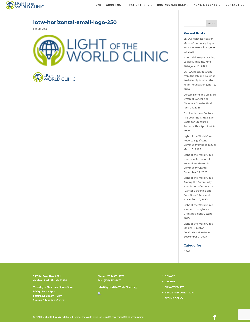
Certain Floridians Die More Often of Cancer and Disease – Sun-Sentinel (200, 99)
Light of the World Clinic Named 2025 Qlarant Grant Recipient (198, 209)
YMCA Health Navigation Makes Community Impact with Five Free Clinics (199, 43)
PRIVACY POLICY (174, 287)
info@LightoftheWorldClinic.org (117, 287)
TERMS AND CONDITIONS (180, 292)
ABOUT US (113, 5)
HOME (98, 5)
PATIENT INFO (139, 5)
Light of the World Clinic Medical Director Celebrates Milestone (198, 228)
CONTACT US (235, 5)
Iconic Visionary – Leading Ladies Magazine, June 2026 (199, 62)
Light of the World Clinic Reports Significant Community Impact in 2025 (200, 140)
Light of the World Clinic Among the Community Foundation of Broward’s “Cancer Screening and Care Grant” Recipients (198, 186)
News (187, 250)
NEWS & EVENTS (206, 5)
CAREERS (170, 281)
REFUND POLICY (174, 298)
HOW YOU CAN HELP (171, 5)
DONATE (170, 276)
